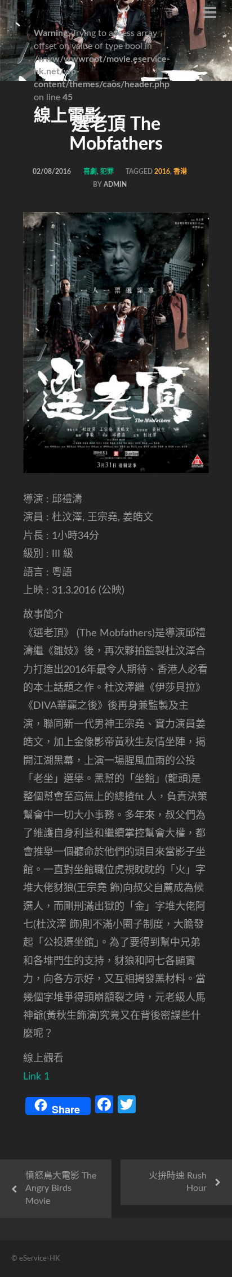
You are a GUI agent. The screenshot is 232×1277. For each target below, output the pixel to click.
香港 (180, 171)
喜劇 (90, 171)
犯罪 (107, 171)
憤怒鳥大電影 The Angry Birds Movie (60, 1188)
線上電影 (67, 115)
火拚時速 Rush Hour (178, 1182)
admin (115, 184)
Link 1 (36, 1077)
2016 (162, 171)
